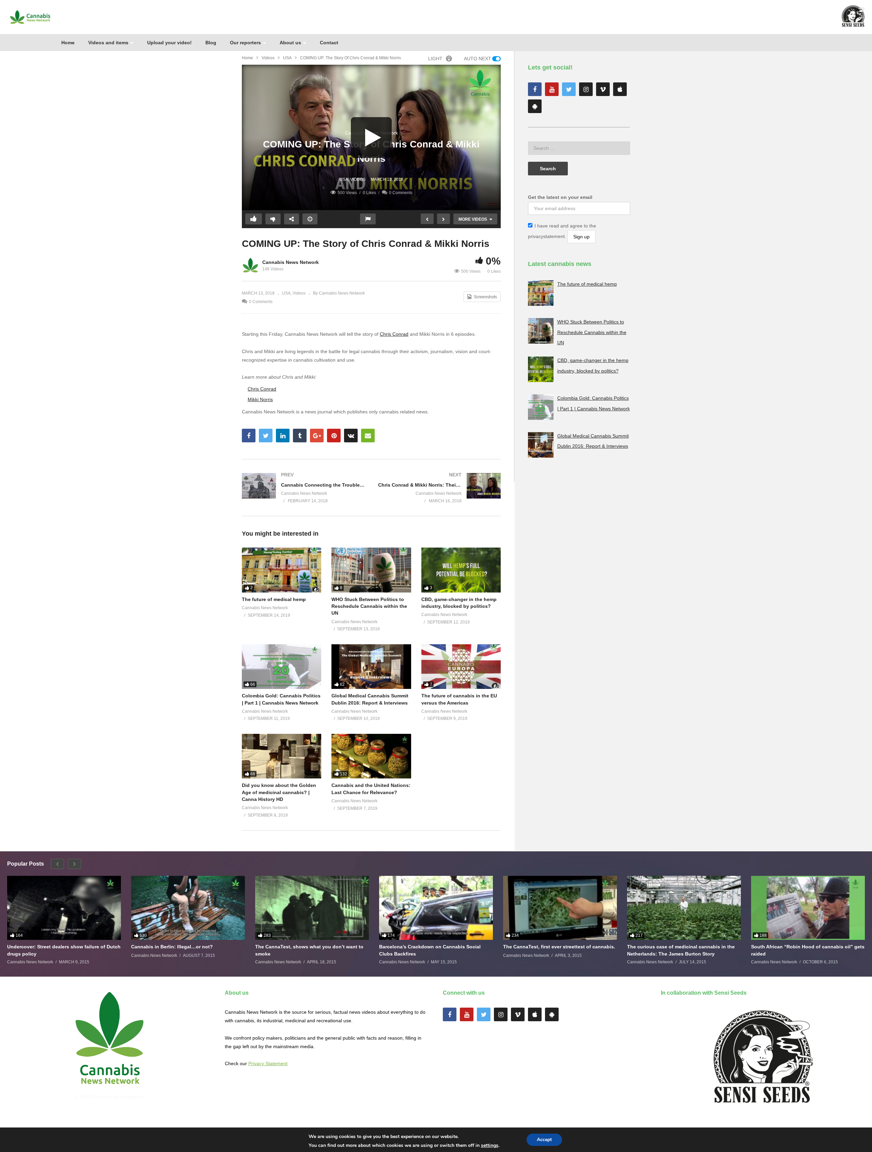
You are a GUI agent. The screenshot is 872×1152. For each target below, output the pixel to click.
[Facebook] (535, 89)
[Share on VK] (351, 435)
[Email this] (368, 435)
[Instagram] (586, 89)
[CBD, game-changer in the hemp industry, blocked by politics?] (461, 570)
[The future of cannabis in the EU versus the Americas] (461, 666)
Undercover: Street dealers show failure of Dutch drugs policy (64, 950)
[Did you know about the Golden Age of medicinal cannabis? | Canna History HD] (281, 756)
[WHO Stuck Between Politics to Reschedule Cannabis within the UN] (371, 570)
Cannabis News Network (290, 262)
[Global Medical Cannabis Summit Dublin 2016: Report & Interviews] (371, 666)
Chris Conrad (394, 334)
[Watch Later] (309, 219)
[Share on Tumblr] (300, 435)
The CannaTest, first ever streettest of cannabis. (559, 946)
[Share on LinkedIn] (283, 435)
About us (290, 42)
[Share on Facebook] (248, 435)
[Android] (535, 106)
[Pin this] (334, 435)
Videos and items (108, 42)
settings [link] (489, 1145)
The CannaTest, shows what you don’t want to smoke (309, 950)
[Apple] (620, 89)
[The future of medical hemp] (281, 570)
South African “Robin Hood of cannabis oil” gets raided (808, 950)
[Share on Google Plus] (317, 435)
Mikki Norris (260, 399)
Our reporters (245, 42)
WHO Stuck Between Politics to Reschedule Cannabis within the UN (369, 606)
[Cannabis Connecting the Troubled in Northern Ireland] (303, 487)
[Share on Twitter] (265, 435)
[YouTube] (552, 89)
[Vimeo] (603, 89)
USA (287, 58)
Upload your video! (169, 42)
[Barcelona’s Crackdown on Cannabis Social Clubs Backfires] (436, 908)
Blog (210, 42)
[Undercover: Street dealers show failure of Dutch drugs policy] (64, 908)
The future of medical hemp (274, 599)
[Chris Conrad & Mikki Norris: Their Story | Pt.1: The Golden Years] (439, 487)
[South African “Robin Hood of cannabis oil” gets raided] (808, 908)
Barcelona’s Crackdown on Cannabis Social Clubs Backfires (430, 950)
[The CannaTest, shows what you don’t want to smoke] (312, 908)
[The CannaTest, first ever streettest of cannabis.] (560, 908)
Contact (329, 42)
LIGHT (435, 58)
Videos (268, 58)
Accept (544, 1139)
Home (68, 42)
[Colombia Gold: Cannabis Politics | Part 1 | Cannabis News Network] (281, 666)
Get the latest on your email (560, 197)
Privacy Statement (267, 1063)
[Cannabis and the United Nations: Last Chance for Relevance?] (371, 756)
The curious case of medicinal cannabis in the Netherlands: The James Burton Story (681, 950)
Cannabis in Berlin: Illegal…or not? (172, 946)
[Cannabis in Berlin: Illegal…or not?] (188, 908)
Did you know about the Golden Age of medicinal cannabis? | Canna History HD (279, 792)
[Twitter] (569, 89)
